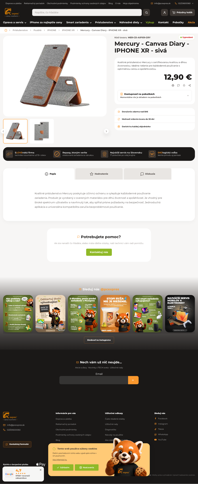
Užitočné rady (111, 424)
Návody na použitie (114, 435)
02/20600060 (14, 430)
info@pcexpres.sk (16, 425)
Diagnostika (110, 429)
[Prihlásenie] (164, 12)
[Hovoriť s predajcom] (178, 85)
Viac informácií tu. (60, 460)
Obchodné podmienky (57, 3)
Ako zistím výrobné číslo (116, 440)
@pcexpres (110, 289)
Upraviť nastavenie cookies (183, 475)
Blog (110, 3)
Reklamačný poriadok (34, 3)
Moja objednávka (131, 3)
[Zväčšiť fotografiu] (55, 76)
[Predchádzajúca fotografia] (3, 131)
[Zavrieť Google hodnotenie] (41, 470)
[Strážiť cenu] (184, 85)
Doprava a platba (14, 3)
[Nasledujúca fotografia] (106, 131)
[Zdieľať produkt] (189, 85)
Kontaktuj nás (99, 252)
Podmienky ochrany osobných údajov (88, 3)
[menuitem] (14, 22)
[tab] (50, 174)
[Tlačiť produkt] (173, 85)
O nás (118, 3)
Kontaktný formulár (19, 444)
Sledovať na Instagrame (99, 340)
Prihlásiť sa (133, 380)
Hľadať (146, 12)
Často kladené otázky (115, 419)
